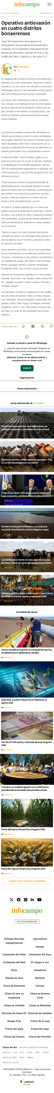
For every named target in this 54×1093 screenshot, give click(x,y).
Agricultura (40, 938)
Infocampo (5, 13)
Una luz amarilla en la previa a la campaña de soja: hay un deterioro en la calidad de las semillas (26, 651)
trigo (21, 1057)
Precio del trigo (40, 1028)
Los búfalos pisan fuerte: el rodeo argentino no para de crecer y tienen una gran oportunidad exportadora (26, 561)
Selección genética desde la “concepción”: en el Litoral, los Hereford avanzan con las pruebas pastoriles (27, 595)
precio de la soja (10, 1062)
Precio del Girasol (14, 1036)
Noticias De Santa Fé (14, 1013)
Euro (21, 1052)
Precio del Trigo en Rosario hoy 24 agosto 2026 (23, 868)
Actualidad (14, 13)
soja (15, 1052)
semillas (6, 1052)
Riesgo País (14, 1021)
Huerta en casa (14, 977)
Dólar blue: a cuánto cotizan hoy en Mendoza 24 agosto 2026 (23, 701)
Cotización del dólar (14, 954)
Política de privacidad (27, 921)
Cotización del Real (14, 962)
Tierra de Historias (14, 985)
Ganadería (40, 970)
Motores (40, 977)
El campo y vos (40, 962)
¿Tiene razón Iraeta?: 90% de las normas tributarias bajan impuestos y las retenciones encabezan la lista (26, 494)
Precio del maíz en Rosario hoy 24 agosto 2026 (23, 829)
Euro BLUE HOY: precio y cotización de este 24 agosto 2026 (26, 743)
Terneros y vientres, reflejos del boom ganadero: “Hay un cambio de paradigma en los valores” (26, 461)
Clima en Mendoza (40, 1005)
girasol (30, 1057)
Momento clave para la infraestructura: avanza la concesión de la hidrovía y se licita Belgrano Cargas (25, 528)
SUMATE (27, 368)
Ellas (14, 970)
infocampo (8, 434)
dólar (29, 1052)
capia (37, 1052)
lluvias (40, 985)
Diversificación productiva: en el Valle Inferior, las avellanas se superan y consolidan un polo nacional (25, 428)
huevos (45, 1052)
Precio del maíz (14, 1028)
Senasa (40, 946)
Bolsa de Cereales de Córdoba (34, 1047)
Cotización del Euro (40, 954)
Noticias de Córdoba (40, 1013)
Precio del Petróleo (40, 1036)
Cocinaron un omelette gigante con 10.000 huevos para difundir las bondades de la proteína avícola (25, 788)
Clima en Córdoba (14, 1005)
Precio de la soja (39, 1021)
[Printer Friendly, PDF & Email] (51, 327)
